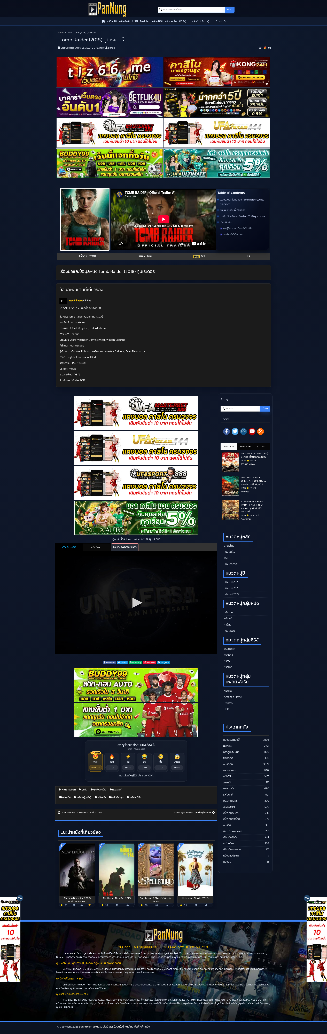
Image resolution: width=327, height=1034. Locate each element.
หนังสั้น (227, 861)
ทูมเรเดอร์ (117, 790)
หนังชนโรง (198, 21)
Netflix (145, 21)
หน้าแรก (111, 21)
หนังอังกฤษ (117, 797)
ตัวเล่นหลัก (225, 222)
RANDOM (229, 446)
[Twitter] (235, 431)
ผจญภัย (66, 797)
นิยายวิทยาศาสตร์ (232, 831)
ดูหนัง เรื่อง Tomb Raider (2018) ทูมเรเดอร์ (242, 216)
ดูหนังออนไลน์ (99, 790)
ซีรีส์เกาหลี (229, 648)
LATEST (261, 446)
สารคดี (227, 782)
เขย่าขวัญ (228, 843)
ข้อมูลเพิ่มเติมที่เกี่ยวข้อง (232, 210)
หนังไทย (157, 21)
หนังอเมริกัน (135, 797)
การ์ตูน (184, 21)
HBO (226, 709)
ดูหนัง (84, 790)
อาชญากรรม (230, 770)
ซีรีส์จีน (227, 661)
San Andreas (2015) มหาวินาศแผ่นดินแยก (81, 813)
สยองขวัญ (229, 807)
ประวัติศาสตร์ (230, 800)
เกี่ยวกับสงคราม (232, 849)
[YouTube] (252, 431)
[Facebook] (226, 431)
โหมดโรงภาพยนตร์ (125, 547)
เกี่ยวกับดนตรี (230, 813)
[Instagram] (243, 431)
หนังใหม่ (124, 21)
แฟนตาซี (228, 794)
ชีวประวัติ (228, 758)
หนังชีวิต (227, 776)
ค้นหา (229, 10)
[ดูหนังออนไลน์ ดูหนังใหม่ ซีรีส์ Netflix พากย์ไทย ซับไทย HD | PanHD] (107, 9)
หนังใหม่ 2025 (231, 588)
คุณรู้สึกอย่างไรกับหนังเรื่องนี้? (237, 228)
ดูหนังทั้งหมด (216, 21)
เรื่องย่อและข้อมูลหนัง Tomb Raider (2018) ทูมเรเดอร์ (242, 201)
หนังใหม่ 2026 (231, 582)
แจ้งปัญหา (97, 547)
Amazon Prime (232, 697)
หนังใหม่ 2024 (231, 594)
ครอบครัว (228, 788)
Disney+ (228, 703)
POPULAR (245, 446)
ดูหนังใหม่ (228, 545)
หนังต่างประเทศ (231, 855)
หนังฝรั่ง (171, 21)
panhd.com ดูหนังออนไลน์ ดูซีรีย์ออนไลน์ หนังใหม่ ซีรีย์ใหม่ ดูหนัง (114, 1026)
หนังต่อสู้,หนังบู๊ (83, 797)
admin (111, 48)
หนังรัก (227, 825)
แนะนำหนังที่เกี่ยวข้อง (233, 234)
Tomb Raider (68, 790)
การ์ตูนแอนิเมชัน (232, 752)
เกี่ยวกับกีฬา (230, 837)
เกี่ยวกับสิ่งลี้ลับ (231, 819)
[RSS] (260, 431)
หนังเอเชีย (229, 630)
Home (61, 33)
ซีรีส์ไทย (227, 667)
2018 (92, 256)
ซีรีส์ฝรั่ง (228, 655)
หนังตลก (228, 764)
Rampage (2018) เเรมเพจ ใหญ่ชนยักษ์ (192, 813)
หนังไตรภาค (230, 564)
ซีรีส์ (135, 21)
